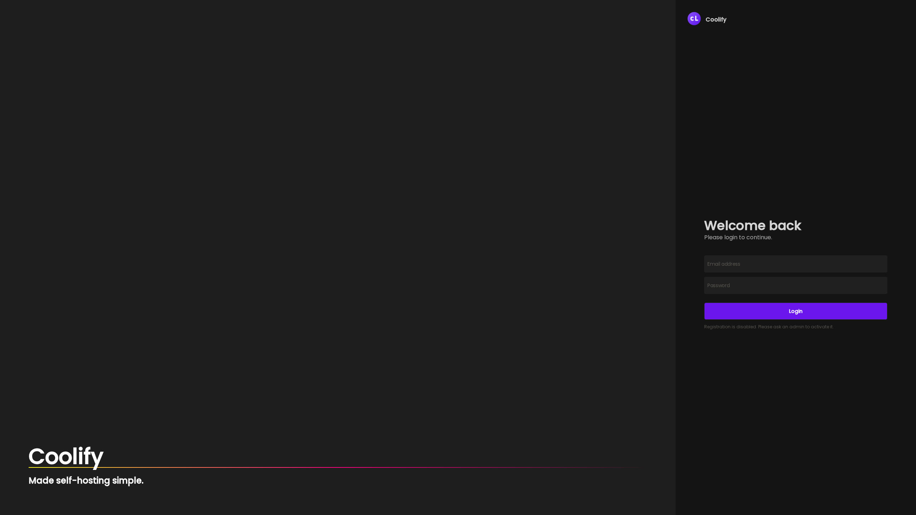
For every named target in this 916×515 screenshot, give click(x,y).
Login (796, 311)
